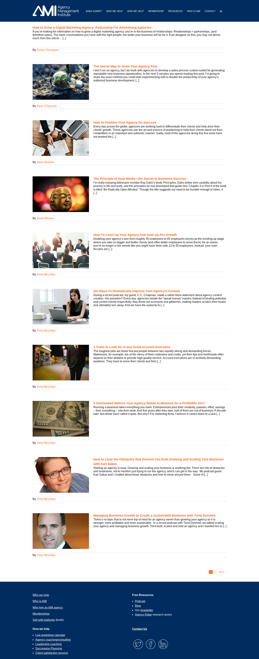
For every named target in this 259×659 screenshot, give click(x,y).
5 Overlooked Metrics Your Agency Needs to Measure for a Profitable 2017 (149, 403)
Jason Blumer (45, 218)
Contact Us (139, 628)
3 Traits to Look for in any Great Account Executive (131, 347)
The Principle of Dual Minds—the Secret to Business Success (139, 178)
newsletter (146, 610)
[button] (221, 11)
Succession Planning (48, 648)
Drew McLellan (46, 274)
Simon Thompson (48, 49)
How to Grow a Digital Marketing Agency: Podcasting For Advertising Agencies (92, 27)
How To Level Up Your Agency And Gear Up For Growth (135, 235)
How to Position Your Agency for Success (124, 122)
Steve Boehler (45, 162)
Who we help (41, 595)
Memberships (41, 613)
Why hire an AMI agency (48, 607)
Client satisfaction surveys (51, 652)
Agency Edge (143, 614)
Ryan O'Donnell (47, 106)
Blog (138, 605)
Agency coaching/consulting (53, 639)
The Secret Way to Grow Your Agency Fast (125, 66)
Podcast (140, 601)
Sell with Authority (44, 619)
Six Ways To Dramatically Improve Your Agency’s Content (136, 291)
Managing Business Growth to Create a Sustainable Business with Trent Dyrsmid (154, 515)
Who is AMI (40, 601)
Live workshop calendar (50, 635)
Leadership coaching (48, 644)
